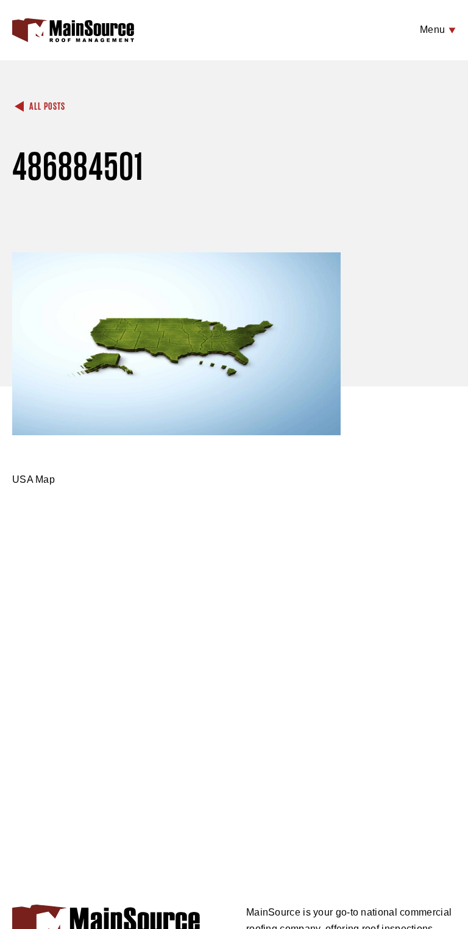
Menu (434, 29)
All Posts (46, 106)
